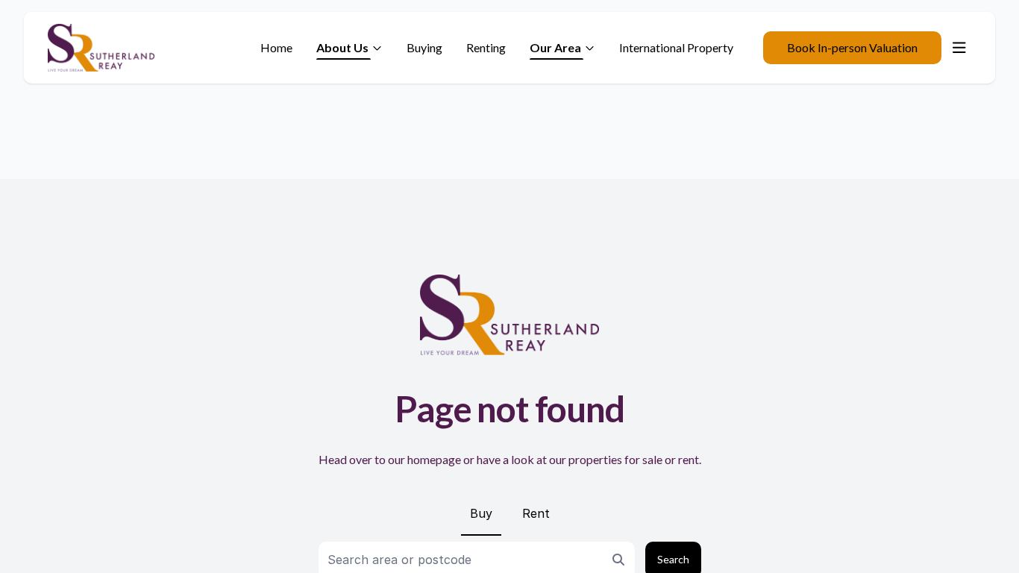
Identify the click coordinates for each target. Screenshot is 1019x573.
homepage (434, 459)
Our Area (555, 47)
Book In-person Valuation (852, 47)
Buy (481, 513)
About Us (342, 47)
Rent (536, 513)
